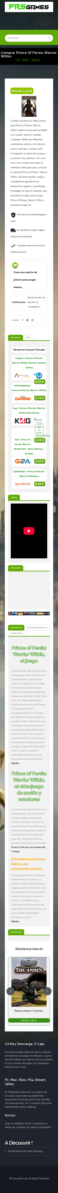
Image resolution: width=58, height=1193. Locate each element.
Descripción (16, 628)
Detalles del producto (37, 628)
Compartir (22, 320)
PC (18, 60)
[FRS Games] (29, 7)
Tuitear (27, 320)
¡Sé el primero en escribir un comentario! (36, 302)
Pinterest (32, 320)
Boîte (27, 337)
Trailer (14, 497)
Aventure (35, 60)
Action (25, 60)
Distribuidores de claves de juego (25, 1151)
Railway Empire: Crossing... (29, 1011)
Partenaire (16, 568)
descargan (15, 337)
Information (16, 932)
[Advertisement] (29, 590)
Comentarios (16, 633)
